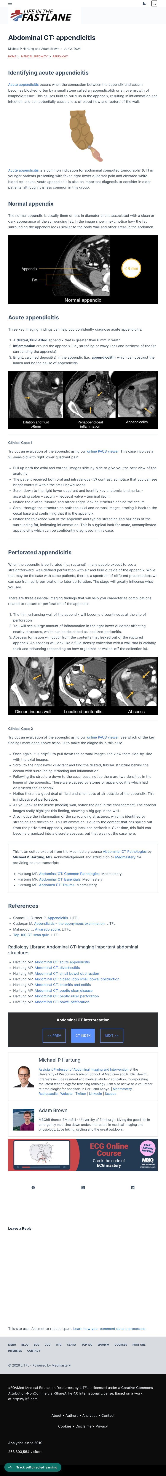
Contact (33, 1350)
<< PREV (54, 1036)
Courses (121, 1344)
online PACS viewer (102, 451)
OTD (59, 1344)
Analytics (89, 1415)
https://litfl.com (25, 1399)
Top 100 (86, 1344)
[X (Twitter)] (83, 1187)
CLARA (71, 1344)
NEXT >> (112, 1036)
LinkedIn (95, 1094)
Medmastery (125, 857)
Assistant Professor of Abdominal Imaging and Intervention (84, 1069)
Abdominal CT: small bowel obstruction (67, 973)
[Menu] (10, 3)
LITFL (84, 1387)
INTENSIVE (15, 1350)
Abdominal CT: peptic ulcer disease (64, 990)
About (56, 1415)
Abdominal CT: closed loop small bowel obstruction (77, 979)
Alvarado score (47, 929)
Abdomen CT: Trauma (57, 885)
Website (66, 1094)
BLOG (25, 1344)
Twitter (80, 1094)
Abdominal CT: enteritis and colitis (63, 984)
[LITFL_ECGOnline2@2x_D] (83, 1154)
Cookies (65, 1426)
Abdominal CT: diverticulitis (57, 967)
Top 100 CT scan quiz (31, 935)
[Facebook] (33, 1187)
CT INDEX (83, 1036)
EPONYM (103, 1344)
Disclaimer (84, 1426)
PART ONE (138, 1344)
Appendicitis (58, 918)
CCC (48, 1344)
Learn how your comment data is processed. (109, 1328)
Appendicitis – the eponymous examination (69, 923)
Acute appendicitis (23, 84)
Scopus (111, 1094)
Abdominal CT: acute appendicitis (62, 962)
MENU (12, 1344)
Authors (71, 1415)
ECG (36, 1344)
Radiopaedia (48, 1094)
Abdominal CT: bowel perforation (62, 1002)
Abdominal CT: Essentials (59, 879)
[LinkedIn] (133, 1187)
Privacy (102, 1426)
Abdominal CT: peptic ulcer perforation (67, 996)
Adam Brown (50, 48)
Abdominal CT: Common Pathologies (69, 874)
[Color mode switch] (143, 3)
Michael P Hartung (21, 48)
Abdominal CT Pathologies (125, 851)
